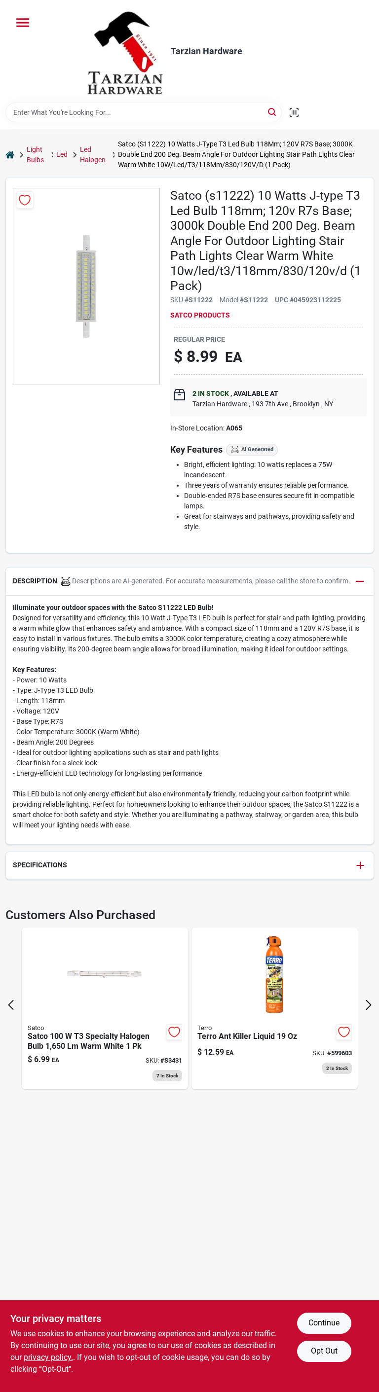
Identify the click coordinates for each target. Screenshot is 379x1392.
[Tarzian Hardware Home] (124, 51)
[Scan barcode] (294, 112)
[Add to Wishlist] (25, 200)
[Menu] (22, 22)
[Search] (272, 112)
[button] (190, 582)
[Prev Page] (11, 1005)
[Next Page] (369, 1005)
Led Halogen (93, 154)
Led (62, 154)
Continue (324, 1322)
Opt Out (324, 1351)
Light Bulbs (35, 154)
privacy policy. (48, 1357)
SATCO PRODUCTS (200, 315)
